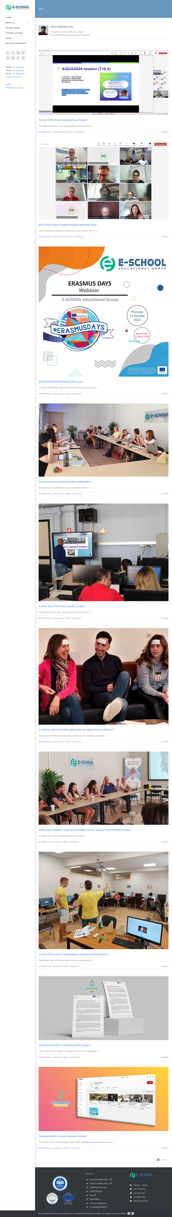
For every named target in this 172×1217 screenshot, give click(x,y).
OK (129, 1213)
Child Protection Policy (14, 88)
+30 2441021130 (18, 70)
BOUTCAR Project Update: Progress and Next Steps (68, 224)
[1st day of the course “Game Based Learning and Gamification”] (103, 900)
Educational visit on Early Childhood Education (65, 481)
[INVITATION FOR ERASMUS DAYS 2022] (103, 312)
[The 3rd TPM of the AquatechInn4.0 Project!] (103, 82)
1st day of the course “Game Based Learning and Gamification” (73, 954)
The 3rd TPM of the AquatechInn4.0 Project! (63, 120)
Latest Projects (96, 1191)
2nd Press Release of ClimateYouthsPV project (64, 1045)
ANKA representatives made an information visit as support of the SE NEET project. (85, 829)
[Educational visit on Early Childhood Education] (103, 440)
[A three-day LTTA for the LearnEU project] (103, 552)
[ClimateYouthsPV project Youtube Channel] (103, 1099)
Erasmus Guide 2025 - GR (101, 1183)
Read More (164, 132)
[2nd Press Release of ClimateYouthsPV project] (103, 1008)
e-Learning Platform (98, 1207)
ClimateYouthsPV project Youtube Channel (62, 1136)
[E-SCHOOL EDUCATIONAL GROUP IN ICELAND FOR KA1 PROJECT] (103, 676)
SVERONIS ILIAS (46, 132)
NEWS (70, 132)
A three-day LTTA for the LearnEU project (62, 606)
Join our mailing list (98, 1203)
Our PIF (93, 1195)
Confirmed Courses (98, 1187)
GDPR (8, 85)
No (133, 1213)
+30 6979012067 (19, 74)
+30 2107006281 (18, 67)
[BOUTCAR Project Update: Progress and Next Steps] (103, 181)
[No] (169, 1214)
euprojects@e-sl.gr (13, 77)
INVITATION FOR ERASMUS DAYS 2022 (61, 381)
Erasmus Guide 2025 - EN (101, 1179)
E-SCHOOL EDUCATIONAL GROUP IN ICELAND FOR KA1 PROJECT (76, 729)
